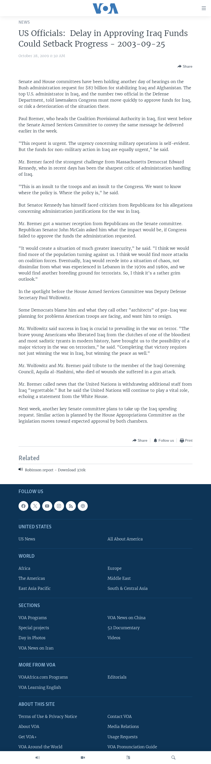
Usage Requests (123, 736)
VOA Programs (33, 617)
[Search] (173, 757)
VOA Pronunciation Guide (132, 746)
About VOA (29, 726)
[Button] (185, 66)
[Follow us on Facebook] (23, 506)
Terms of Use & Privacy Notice (48, 716)
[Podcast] (82, 506)
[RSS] (71, 506)
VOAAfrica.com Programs (43, 677)
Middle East (119, 578)
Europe (114, 568)
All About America (125, 539)
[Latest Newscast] (37, 757)
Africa (24, 568)
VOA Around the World (41, 746)
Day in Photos (32, 637)
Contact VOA (120, 716)
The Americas (32, 578)
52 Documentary (124, 627)
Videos (114, 637)
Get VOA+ (28, 736)
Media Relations (123, 726)
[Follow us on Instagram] (59, 506)
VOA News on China (127, 617)
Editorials (117, 677)
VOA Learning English (40, 687)
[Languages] (128, 757)
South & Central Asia (128, 588)
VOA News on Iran (36, 647)
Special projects (34, 627)
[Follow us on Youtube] (47, 506)
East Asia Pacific (35, 588)
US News (27, 539)
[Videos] (83, 757)
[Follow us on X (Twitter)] (35, 506)
